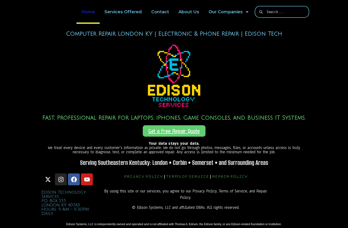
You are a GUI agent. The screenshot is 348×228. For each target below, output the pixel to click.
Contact (160, 11)
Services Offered (123, 11)
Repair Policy (230, 176)
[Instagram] (61, 179)
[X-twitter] (48, 179)
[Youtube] (87, 179)
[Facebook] (74, 179)
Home (88, 11)
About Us (188, 11)
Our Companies (226, 11)
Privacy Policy (143, 176)
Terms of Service (187, 176)
